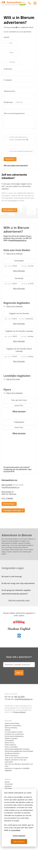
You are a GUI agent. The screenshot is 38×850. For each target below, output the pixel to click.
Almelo (7, 782)
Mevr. (11, 52)
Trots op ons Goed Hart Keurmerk (16, 758)
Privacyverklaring (19, 712)
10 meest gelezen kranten (14, 732)
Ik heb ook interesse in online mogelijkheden (18, 138)
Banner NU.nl (9, 743)
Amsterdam (9, 784)
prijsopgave (12, 200)
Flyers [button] (7, 389)
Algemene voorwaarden (13, 725)
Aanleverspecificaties (12, 723)
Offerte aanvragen (19, 411)
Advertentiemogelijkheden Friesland (17, 749)
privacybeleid (15, 830)
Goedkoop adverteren (12, 753)
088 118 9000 (7, 485)
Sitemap (7, 730)
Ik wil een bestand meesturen (21, 151)
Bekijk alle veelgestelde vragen (19, 600)
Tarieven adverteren (11, 755)
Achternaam (8, 69)
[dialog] (19, 818)
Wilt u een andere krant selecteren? (16, 165)
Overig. (12, 62)
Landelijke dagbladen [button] (17, 375)
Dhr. (11, 43)
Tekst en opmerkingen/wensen (14, 113)
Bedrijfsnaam (13, 102)
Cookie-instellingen (19, 836)
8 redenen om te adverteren (14, 734)
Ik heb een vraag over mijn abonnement (18, 583)
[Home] (14, 3)
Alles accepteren (19, 841)
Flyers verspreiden (11, 747)
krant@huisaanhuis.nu (10, 487)
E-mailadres (8, 80)
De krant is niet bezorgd (12, 577)
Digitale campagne (11, 738)
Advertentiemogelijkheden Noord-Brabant (19, 751)
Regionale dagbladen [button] (16, 303)
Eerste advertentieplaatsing (14, 736)
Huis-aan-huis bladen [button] (16, 250)
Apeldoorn (8, 786)
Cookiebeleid (9, 740)
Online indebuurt (10, 745)
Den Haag (8, 788)
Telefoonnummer (9, 91)
